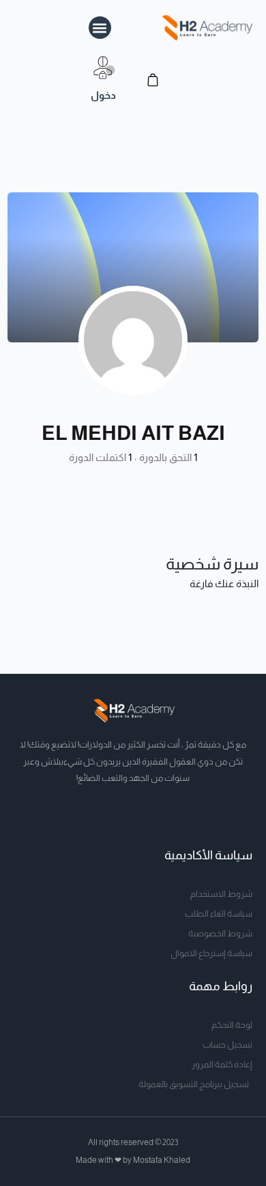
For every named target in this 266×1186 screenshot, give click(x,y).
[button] (100, 27)
